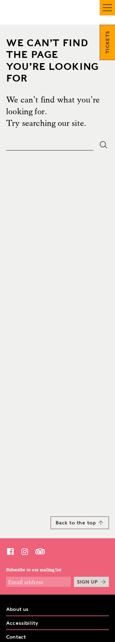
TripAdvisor (40, 551)
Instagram (24, 551)
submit (103, 144)
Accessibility (22, 623)
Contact (16, 637)
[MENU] (107, 7)
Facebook (10, 551)
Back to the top (76, 523)
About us (17, 609)
